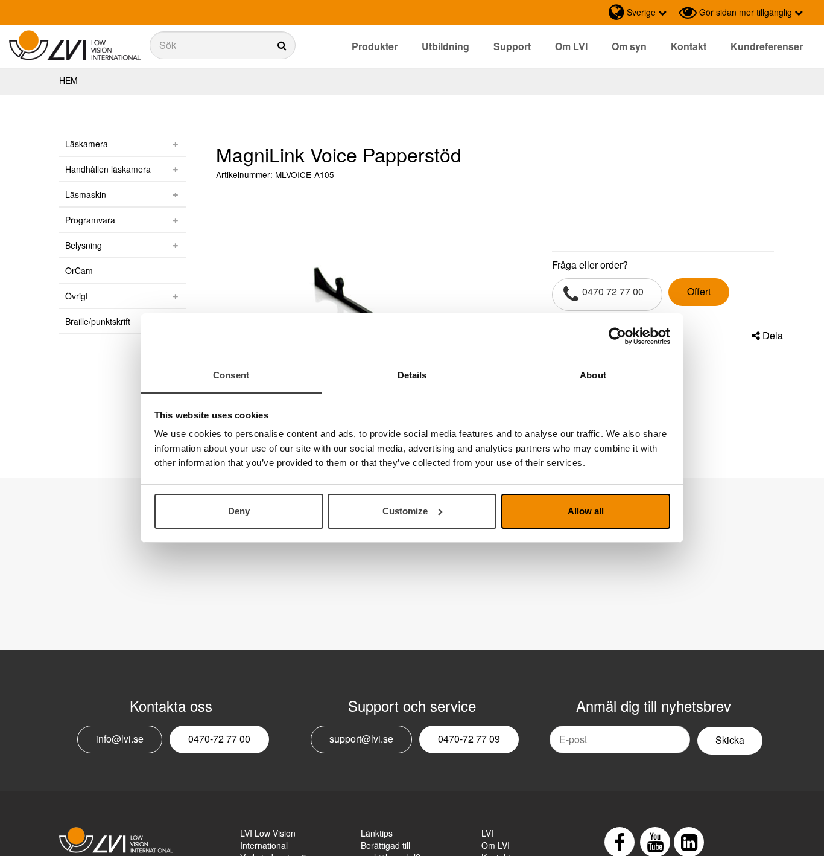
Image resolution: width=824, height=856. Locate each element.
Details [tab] (412, 375)
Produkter (375, 46)
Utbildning (445, 46)
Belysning (83, 245)
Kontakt (688, 46)
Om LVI (571, 46)
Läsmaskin (85, 194)
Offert (699, 291)
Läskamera (86, 144)
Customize (405, 511)
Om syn (629, 46)
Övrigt (76, 296)
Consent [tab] (231, 375)
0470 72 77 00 (613, 291)
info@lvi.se (120, 739)
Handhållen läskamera (108, 169)
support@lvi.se (361, 739)
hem (68, 80)
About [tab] (593, 375)
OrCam (79, 270)
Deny (239, 511)
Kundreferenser (767, 46)
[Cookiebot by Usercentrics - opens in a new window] (617, 336)
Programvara (90, 220)
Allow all (586, 511)
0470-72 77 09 (469, 739)
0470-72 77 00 (219, 739)
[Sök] (223, 45)
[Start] (75, 46)
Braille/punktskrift (97, 321)
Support (512, 46)
